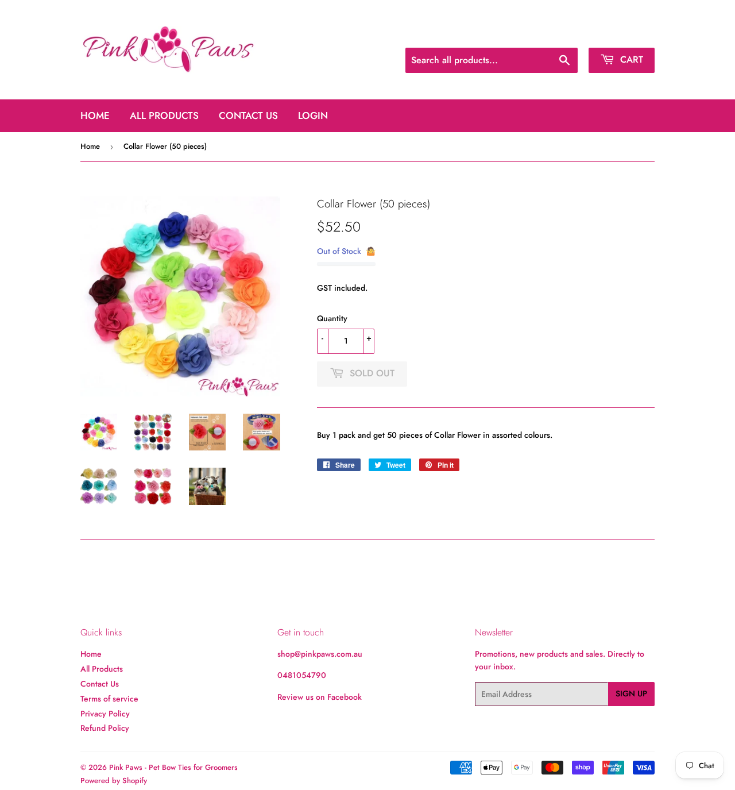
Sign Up (631, 693)
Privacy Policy (105, 713)
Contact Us (248, 115)
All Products (164, 115)
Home (95, 115)
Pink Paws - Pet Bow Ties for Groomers (173, 767)
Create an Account (625, 33)
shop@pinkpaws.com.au (319, 654)
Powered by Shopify (113, 780)
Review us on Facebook (319, 697)
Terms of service (109, 698)
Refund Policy (104, 728)
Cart (630, 59)
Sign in (567, 33)
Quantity (332, 318)
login (313, 115)
